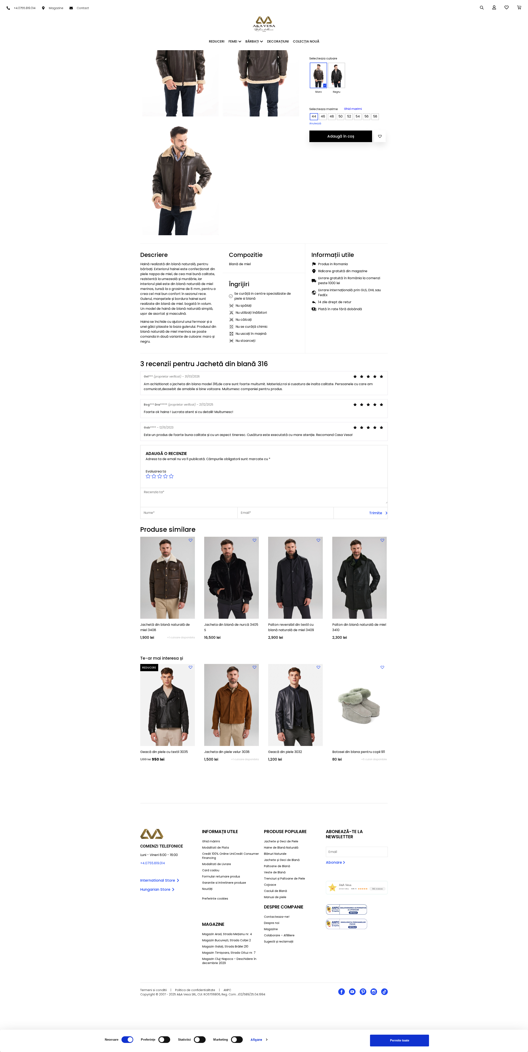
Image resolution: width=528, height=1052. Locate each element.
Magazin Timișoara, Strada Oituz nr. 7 (229, 953)
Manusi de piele (275, 897)
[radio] (318, 75)
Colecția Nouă (306, 41)
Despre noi (271, 923)
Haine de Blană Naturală (281, 847)
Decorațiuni (278, 41)
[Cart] (519, 7)
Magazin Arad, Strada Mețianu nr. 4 (227, 934)
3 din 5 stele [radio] (159, 476)
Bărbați (252, 41)
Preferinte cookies (215, 898)
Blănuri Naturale (275, 854)
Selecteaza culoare (323, 58)
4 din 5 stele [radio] (165, 476)
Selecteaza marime (323, 109)
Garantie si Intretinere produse (224, 883)
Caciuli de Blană (275, 891)
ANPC (227, 990)
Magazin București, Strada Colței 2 (226, 940)
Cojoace (270, 885)
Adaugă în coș (340, 136)
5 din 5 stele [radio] (171, 476)
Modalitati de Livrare (216, 864)
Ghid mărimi (211, 841)
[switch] (164, 1039)
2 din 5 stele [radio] (153, 476)
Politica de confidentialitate (195, 990)
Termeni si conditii (153, 990)
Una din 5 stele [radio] (148, 476)
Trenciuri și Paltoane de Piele (284, 878)
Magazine (271, 929)
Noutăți (207, 889)
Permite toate (399, 1040)
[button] (380, 136)
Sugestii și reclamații (278, 941)
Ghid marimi (353, 109)
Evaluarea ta (156, 471)
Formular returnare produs (221, 876)
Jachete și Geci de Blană (281, 860)
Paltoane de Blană (277, 866)
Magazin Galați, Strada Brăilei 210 (225, 946)
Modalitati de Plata (215, 847)
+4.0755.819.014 (152, 863)
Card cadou (210, 870)
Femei (233, 41)
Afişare (256, 1040)
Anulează (315, 123)
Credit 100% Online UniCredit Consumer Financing (230, 856)
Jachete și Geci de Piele (281, 841)
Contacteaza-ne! (276, 917)
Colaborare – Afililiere (279, 935)
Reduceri (216, 41)
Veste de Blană (274, 872)
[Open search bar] (482, 7)
